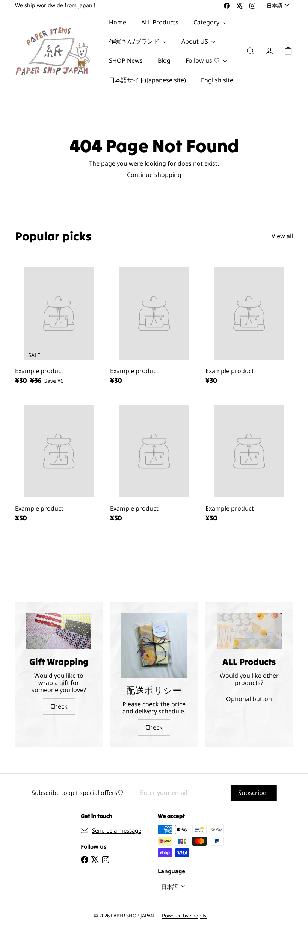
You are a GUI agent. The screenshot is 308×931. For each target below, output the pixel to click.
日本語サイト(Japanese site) (147, 80)
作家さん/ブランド (135, 41)
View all (282, 236)
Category (207, 22)
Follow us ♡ (203, 60)
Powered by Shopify (184, 915)
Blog (164, 60)
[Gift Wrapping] (58, 631)
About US (195, 41)
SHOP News (126, 60)
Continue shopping (154, 175)
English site (217, 80)
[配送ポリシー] (153, 645)
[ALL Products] (249, 631)
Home (117, 22)
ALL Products (159, 22)
